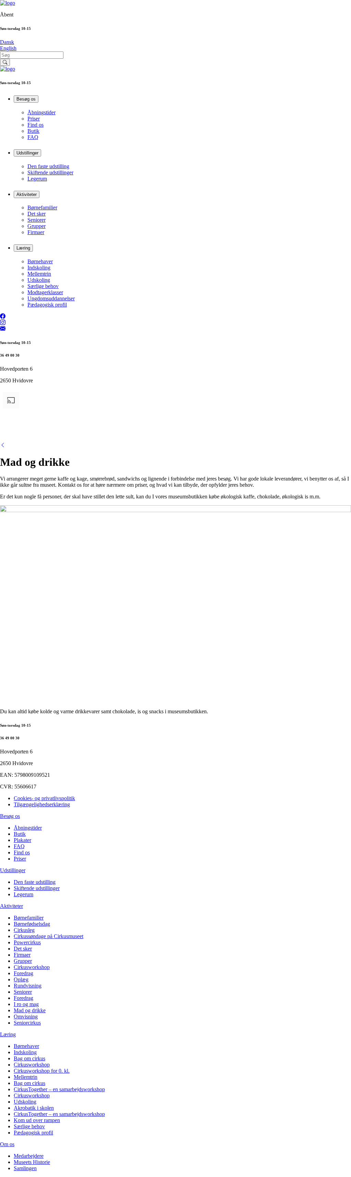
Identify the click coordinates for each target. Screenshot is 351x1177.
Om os (7, 1144)
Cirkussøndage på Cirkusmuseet (48, 936)
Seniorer (36, 220)
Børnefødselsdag (32, 924)
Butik (33, 131)
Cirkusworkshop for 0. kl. (42, 1071)
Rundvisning (27, 986)
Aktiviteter (26, 194)
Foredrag (23, 973)
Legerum (37, 179)
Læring (23, 248)
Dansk (7, 42)
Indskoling (38, 267)
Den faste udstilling (48, 166)
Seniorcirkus (27, 1023)
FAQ (32, 137)
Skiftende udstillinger (50, 172)
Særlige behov (43, 286)
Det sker (36, 214)
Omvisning (26, 1016)
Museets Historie (32, 1162)
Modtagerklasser (45, 292)
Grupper (36, 226)
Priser (33, 119)
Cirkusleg (24, 930)
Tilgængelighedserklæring (42, 804)
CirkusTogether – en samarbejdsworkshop (59, 1089)
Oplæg (21, 979)
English (8, 48)
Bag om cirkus (29, 1058)
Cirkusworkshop (32, 967)
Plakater (22, 840)
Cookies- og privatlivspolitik (44, 798)
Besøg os (26, 99)
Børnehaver (40, 261)
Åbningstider (41, 112)
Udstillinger (27, 152)
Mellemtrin (39, 274)
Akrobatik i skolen (34, 1108)
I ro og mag (26, 1004)
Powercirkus (27, 942)
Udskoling (38, 280)
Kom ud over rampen (37, 1120)
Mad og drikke (30, 1010)
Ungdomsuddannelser (51, 298)
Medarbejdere (29, 1156)
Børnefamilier (42, 207)
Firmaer (35, 232)
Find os (35, 125)
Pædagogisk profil (47, 305)
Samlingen (25, 1168)
